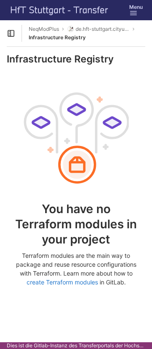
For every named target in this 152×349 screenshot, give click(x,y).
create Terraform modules (62, 282)
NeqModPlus (44, 29)
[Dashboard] (59, 10)
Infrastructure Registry (57, 37)
